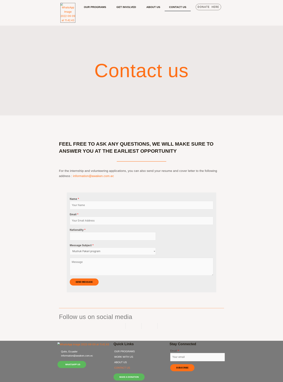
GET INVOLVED (126, 7)
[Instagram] (180, 378)
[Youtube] (195, 378)
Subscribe (182, 367)
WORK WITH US (123, 356)
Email (74, 214)
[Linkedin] (202, 378)
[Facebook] (173, 378)
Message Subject (82, 245)
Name (74, 198)
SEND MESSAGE (84, 282)
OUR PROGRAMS (95, 7)
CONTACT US (177, 7)
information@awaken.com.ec (93, 176)
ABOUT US (153, 7)
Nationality (77, 229)
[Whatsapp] (188, 378)
